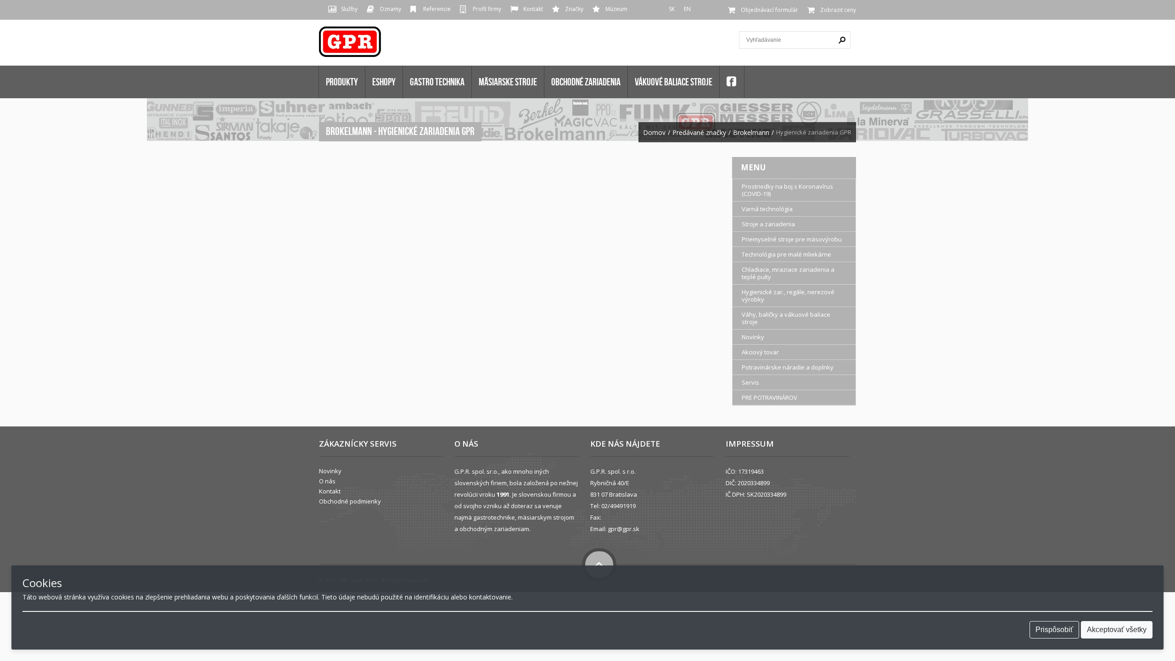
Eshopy (384, 81)
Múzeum (616, 9)
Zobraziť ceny (838, 10)
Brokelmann (751, 133)
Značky (574, 9)
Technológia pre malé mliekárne (786, 254)
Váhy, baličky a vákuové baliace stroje (786, 318)
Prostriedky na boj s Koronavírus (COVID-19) (787, 190)
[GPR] (350, 45)
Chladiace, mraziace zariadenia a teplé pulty (788, 273)
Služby (349, 9)
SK (672, 9)
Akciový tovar (760, 352)
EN (687, 9)
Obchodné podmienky (350, 501)
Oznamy (390, 9)
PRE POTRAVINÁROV (769, 397)
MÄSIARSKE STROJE (508, 81)
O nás (327, 481)
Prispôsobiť (1054, 629)
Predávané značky (699, 133)
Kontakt (533, 9)
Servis (750, 382)
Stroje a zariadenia (768, 224)
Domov (654, 133)
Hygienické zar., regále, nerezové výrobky (788, 295)
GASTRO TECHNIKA (437, 81)
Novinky (753, 337)
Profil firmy (487, 9)
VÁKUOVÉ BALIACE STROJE (673, 81)
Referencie (437, 9)
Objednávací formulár (769, 10)
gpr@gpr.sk (623, 529)
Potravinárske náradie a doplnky (788, 367)
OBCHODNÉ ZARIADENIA (586, 81)
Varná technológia (767, 209)
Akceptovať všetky (1117, 629)
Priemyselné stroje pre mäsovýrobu (792, 239)
